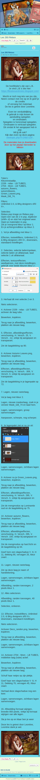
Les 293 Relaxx (8, 37)
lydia (2, 46)
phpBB (14, 778)
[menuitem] (6, 29)
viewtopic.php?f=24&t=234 (19, 137)
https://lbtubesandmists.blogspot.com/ (20, 91)
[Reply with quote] (33, 48)
